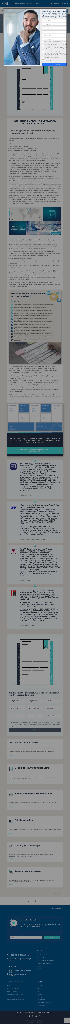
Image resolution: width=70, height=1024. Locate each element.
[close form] (66, 9)
